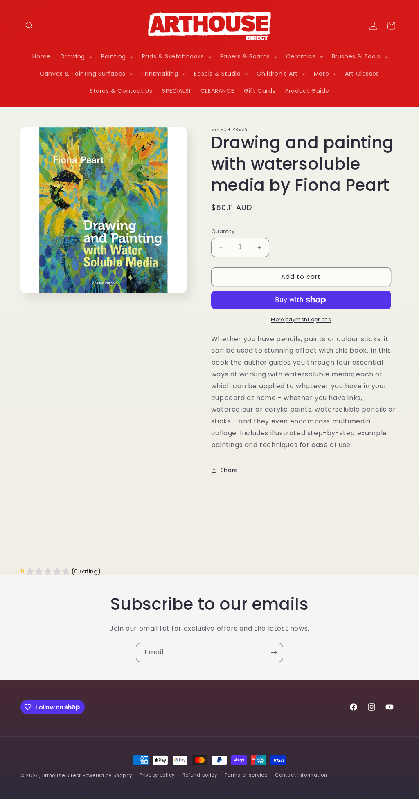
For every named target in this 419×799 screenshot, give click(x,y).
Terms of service (246, 775)
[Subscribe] (274, 652)
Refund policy (199, 775)
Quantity (222, 231)
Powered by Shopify (107, 775)
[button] (29, 26)
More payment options (301, 319)
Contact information (301, 775)
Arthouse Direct (61, 775)
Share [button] (229, 470)
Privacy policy (157, 775)
